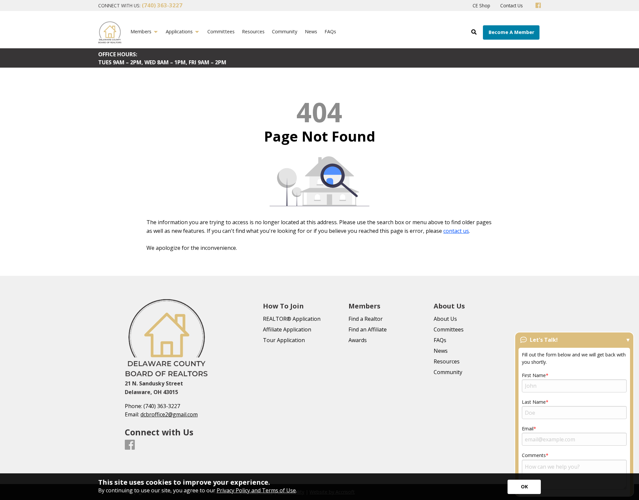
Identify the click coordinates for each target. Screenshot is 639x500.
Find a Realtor (365, 318)
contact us (456, 231)
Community (448, 372)
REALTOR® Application (291, 318)
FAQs (440, 340)
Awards (357, 340)
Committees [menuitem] (221, 31)
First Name (534, 375)
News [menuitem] (311, 31)
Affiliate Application (287, 329)
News (441, 350)
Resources (447, 361)
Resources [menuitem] (253, 31)
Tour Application (284, 340)
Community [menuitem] (284, 31)
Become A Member (511, 32)
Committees (449, 329)
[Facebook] (538, 6)
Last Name (534, 402)
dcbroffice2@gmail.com (169, 414)
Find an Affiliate (367, 329)
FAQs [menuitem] (330, 31)
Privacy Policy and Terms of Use (256, 490)
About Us (445, 318)
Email (527, 428)
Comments (534, 455)
